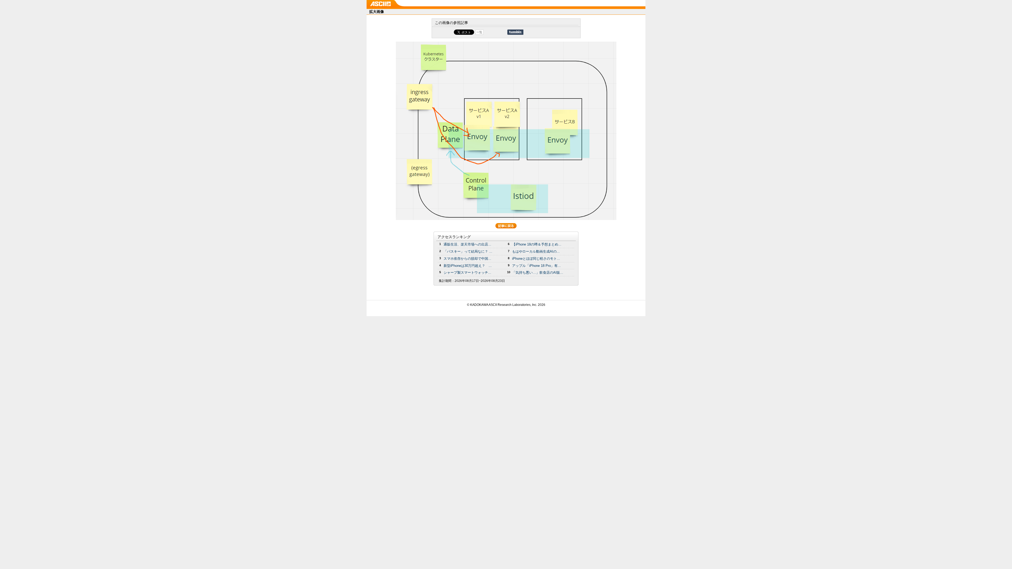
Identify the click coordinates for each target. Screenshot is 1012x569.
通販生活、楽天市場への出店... (467, 244)
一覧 (479, 32)
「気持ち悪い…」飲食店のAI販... (537, 272)
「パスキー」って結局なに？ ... (468, 251)
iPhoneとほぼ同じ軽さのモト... (536, 259)
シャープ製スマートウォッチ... (467, 272)
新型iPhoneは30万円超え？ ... (468, 266)
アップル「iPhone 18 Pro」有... (536, 266)
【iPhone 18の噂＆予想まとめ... (536, 244)
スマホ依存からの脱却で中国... (467, 259)
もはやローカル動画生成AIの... (536, 251)
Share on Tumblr (515, 32)
